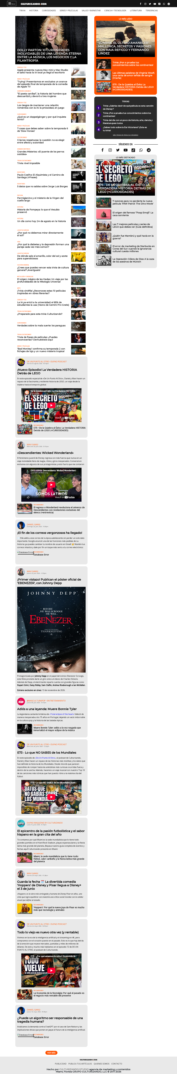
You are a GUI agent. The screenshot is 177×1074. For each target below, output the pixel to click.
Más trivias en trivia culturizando (125, 135)
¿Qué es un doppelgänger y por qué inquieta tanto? (41, 118)
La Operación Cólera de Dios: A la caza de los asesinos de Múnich (133, 260)
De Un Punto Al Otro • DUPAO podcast (47, 361)
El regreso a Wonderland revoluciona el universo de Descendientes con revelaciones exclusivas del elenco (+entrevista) (59, 510)
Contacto (116, 1063)
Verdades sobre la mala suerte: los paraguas (41, 325)
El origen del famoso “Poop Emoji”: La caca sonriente (133, 213)
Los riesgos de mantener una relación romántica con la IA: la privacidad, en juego (40, 106)
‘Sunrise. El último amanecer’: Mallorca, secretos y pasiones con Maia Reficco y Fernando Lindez (124, 48)
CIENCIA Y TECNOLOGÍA (115, 10)
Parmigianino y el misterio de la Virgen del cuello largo (40, 199)
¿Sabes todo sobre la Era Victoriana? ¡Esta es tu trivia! (125, 129)
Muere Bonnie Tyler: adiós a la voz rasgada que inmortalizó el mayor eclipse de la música (57, 729)
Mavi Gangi (32, 444)
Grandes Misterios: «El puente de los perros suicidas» (40, 152)
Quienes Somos (101, 1063)
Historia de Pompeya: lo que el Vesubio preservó (38, 210)
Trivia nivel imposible (28, 163)
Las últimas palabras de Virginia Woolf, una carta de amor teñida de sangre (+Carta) (134, 75)
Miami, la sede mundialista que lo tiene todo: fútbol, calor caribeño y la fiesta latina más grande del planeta (59, 859)
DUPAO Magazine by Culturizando (45, 822)
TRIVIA (22, 10)
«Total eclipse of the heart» (61, 714)
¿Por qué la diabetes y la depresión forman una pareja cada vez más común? (43, 245)
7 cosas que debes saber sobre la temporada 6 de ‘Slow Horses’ (42, 129)
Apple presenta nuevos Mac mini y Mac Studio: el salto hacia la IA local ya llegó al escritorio (42, 71)
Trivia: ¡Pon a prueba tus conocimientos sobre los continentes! (133, 63)
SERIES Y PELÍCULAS (69, 10)
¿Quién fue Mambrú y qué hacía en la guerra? (133, 237)
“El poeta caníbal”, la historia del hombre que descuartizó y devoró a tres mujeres (41, 94)
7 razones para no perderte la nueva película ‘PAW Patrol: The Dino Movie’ (133, 202)
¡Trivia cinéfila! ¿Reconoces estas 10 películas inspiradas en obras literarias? (41, 292)
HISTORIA (33, 10)
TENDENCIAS (152, 10)
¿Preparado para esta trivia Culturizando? (39, 314)
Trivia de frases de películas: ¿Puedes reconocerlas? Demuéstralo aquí (37, 338)
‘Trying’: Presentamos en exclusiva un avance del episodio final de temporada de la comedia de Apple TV (42, 84)
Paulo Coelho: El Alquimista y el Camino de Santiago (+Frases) (40, 176)
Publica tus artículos (80, 1063)
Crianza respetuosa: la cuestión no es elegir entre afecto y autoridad (41, 141)
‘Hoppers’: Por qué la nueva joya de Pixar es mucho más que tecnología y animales (59, 908)
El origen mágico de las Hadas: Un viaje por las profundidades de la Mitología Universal (42, 280)
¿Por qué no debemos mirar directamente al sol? (40, 234)
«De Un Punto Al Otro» (45, 757)
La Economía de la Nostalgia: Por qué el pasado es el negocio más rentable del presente (59, 994)
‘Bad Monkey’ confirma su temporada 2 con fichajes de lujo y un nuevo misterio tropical (41, 350)
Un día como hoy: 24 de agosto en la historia (41, 221)
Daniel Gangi (33, 524)
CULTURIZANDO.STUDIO (74, 1069)
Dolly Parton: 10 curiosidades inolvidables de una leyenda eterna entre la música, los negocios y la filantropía (49, 55)
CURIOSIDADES (49, 10)
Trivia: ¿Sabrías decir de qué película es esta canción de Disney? (128, 107)
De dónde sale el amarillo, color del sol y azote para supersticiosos (42, 257)
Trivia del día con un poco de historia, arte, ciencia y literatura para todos (128, 122)
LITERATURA (136, 10)
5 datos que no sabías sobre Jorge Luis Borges (42, 186)
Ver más (51, 1052)
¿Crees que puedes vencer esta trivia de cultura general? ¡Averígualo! (43, 268)
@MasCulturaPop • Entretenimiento (46, 700)
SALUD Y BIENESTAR (91, 10)
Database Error (41, 554)
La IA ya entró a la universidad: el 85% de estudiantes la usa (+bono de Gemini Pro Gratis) (43, 303)
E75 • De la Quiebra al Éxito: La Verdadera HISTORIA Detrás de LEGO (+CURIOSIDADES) (59, 429)
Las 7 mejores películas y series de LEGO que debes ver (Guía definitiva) (133, 225)
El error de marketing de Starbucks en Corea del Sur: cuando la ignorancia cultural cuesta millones (134, 249)
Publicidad (60, 1063)
